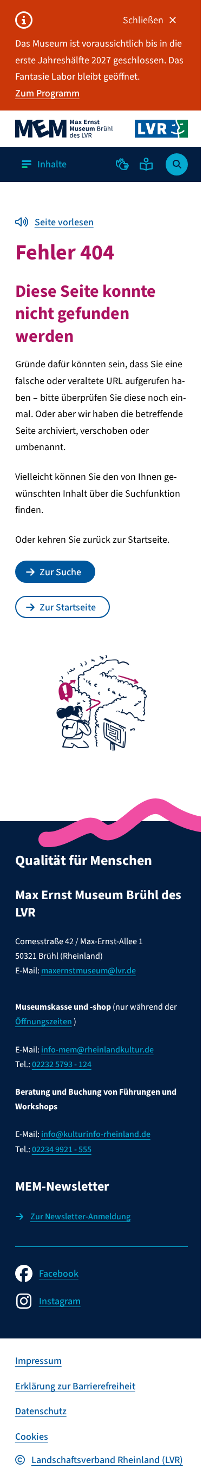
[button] (122, 164)
